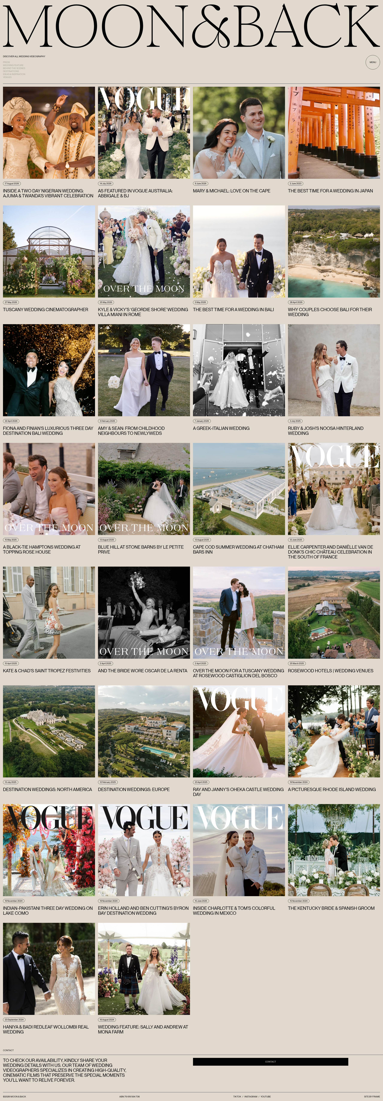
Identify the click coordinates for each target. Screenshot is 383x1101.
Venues (7, 77)
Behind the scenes (14, 68)
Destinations (11, 71)
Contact (270, 1061)
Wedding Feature (13, 65)
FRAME (376, 1096)
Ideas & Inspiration (14, 74)
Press (6, 62)
